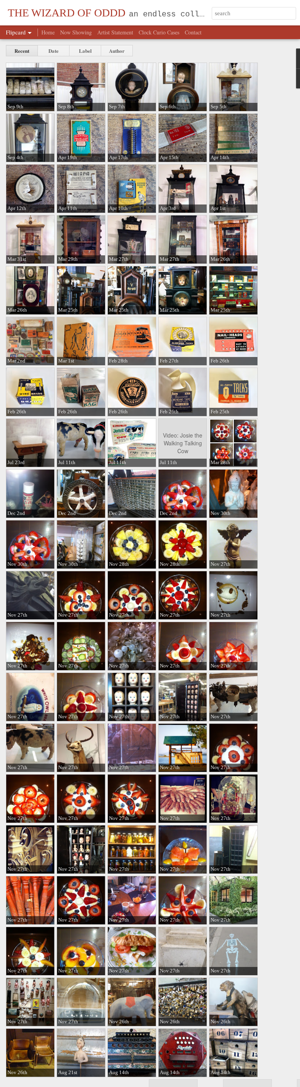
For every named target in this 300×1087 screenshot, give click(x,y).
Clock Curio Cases (159, 32)
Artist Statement (115, 32)
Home (48, 32)
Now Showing (76, 32)
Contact (193, 32)
